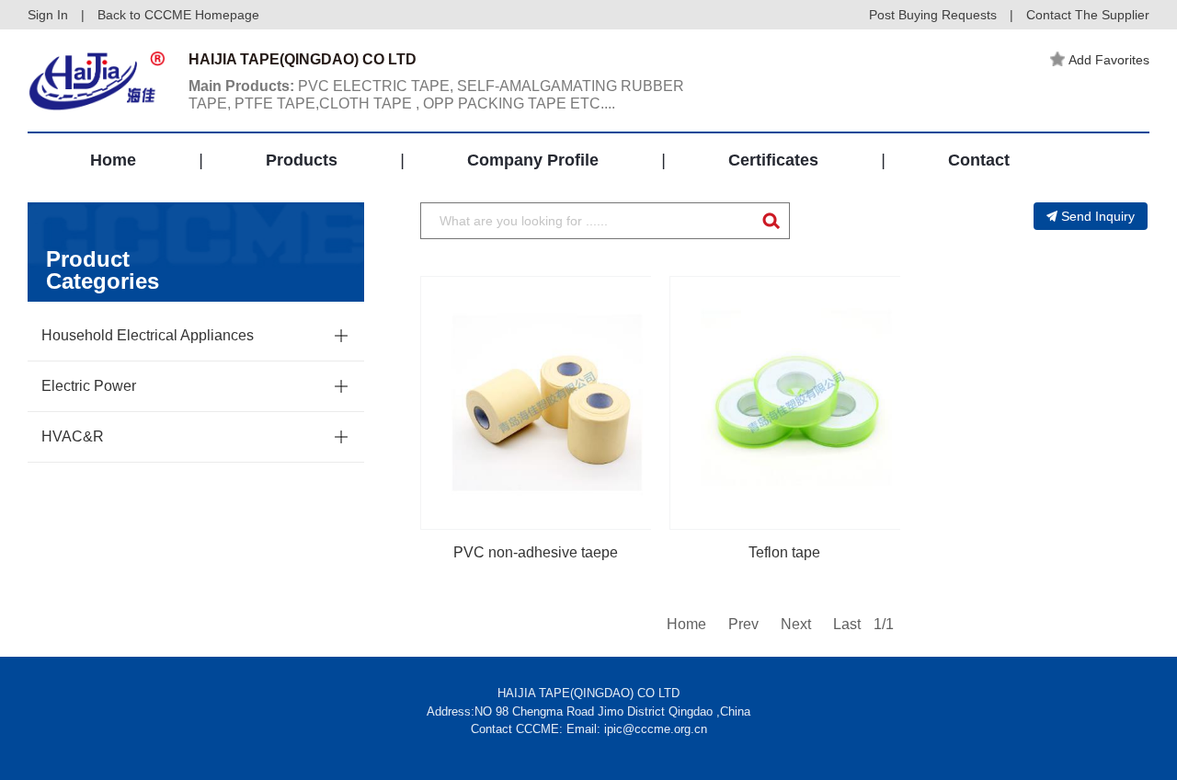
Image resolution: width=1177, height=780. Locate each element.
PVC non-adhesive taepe (535, 552)
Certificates (773, 160)
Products (301, 160)
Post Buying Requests (933, 14)
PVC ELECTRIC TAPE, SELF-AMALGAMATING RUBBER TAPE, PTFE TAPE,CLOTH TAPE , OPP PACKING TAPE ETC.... (436, 94)
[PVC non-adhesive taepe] (547, 403)
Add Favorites (1108, 59)
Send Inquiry (1098, 216)
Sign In (48, 14)
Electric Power (88, 386)
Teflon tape (784, 552)
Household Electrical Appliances (147, 335)
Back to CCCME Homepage (178, 14)
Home (113, 160)
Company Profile (533, 160)
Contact (979, 160)
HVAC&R (72, 436)
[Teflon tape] (796, 403)
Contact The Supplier (1087, 14)
